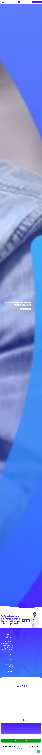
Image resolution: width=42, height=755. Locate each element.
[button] (19, 2)
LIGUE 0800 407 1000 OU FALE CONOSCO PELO (21, 747)
